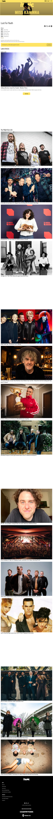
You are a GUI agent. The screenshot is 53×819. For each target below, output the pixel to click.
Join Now (49, 44)
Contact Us (3, 800)
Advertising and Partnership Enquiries (7, 796)
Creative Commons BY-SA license (19, 41)
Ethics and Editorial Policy (5, 790)
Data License (17, 40)
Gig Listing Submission (5, 798)
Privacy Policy (4, 786)
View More (26, 93)
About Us (3, 784)
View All (2, 37)
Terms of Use (4, 788)
